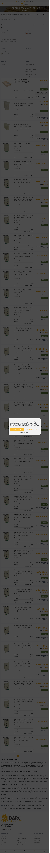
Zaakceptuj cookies (17, 429)
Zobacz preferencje (32, 429)
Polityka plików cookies (24, 432)
